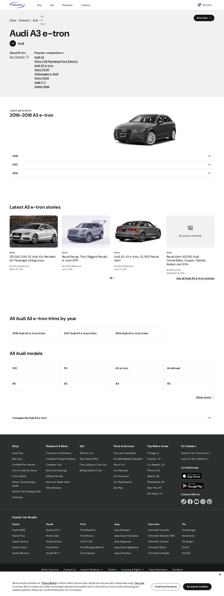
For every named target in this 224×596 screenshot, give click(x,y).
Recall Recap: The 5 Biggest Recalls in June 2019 (84, 258)
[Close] (220, 574)
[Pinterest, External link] (209, 501)
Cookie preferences (166, 586)
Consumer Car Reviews (58, 453)
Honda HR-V (52, 553)
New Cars (17, 458)
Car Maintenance (123, 482)
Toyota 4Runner (20, 553)
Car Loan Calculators (125, 453)
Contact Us (70, 569)
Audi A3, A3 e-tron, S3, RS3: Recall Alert (136, 258)
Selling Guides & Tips (91, 470)
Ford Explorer (87, 553)
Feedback (177, 569)
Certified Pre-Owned (23, 464)
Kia (184, 524)
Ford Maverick (87, 530)
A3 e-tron (121, 368)
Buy (39, 5)
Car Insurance (121, 476)
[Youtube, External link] (196, 501)
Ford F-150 (86, 541)
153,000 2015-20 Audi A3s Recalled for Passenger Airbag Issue (32, 258)
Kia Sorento (188, 535)
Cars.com (139, 583)
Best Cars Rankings (56, 470)
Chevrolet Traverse (158, 541)
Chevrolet (153, 524)
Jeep (117, 524)
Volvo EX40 (41, 78)
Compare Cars (54, 464)
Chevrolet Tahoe (157, 547)
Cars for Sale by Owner (24, 470)
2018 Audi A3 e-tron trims (28, 333)
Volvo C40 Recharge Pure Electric (56, 61)
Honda (49, 524)
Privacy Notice (49, 583)
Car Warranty (121, 470)
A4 (117, 383)
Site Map (118, 487)
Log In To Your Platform (193, 458)
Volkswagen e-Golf (46, 74)
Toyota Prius (18, 535)
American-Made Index (58, 482)
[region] (112, 583)
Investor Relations (90, 569)
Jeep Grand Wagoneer (126, 547)
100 (14, 368)
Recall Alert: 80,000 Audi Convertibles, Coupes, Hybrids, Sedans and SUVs (186, 260)
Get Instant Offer (89, 458)
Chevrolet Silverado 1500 (161, 535)
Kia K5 (185, 547)
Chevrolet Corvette (158, 530)
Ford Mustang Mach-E (92, 547)
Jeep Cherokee (122, 553)
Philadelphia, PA (155, 482)
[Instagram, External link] (202, 501)
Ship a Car (119, 464)
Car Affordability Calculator (128, 458)
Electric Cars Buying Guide (26, 491)
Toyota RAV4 (18, 530)
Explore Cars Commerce (194, 453)
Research (67, 5)
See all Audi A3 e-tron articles (195, 278)
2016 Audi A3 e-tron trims (131, 333)
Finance (85, 5)
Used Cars (17, 453)
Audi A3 (39, 57)
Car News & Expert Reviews (60, 458)
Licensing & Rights (131, 569)
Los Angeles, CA (155, 464)
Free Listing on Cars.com (93, 464)
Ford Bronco (87, 535)
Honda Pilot (52, 547)
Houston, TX (153, 458)
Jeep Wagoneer (122, 541)
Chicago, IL (153, 453)
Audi (35, 20)
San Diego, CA (154, 493)
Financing (17, 497)
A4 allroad (173, 368)
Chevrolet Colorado (158, 553)
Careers (112, 569)
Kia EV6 (186, 553)
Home (13, 20)
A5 (168, 383)
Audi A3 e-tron (43, 65)
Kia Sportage (189, 530)
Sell (52, 5)
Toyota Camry (19, 547)
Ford (82, 524)
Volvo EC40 (41, 69)
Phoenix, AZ (153, 470)
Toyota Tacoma (20, 541)
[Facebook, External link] (190, 501)
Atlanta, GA (153, 476)
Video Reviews (53, 487)
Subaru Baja (41, 86)
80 (14, 383)
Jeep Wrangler (122, 530)
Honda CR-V (53, 530)
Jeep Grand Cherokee (126, 535)
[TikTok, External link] (183, 501)
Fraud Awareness (158, 569)
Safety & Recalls (54, 476)
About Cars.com (50, 569)
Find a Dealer (19, 476)
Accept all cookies (197, 586)
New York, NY (154, 487)
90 (65, 368)
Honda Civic (52, 535)
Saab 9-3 (40, 82)
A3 (65, 383)
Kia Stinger (188, 541)
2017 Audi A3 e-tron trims (80, 333)
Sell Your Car (86, 453)
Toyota (15, 524)
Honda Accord (53, 541)
